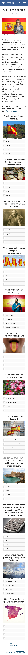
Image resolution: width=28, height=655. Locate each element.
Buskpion (8, 406)
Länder (17, 643)
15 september (10, 272)
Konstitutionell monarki (13, 452)
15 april (8, 284)
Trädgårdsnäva (10, 398)
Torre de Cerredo (11, 581)
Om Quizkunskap (20, 652)
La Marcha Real (10, 323)
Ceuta (7, 498)
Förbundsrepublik (11, 440)
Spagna (8, 141)
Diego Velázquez (11, 230)
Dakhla (8, 494)
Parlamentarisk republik (13, 444)
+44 (7, 549)
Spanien (17, 645)
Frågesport (12, 643)
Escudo (8, 195)
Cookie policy (6, 652)
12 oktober (9, 276)
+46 (7, 545)
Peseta (8, 187)
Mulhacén (9, 589)
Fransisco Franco (10, 242)
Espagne (8, 149)
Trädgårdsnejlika (11, 402)
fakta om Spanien (12, 111)
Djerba (8, 486)
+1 (6, 541)
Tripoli (7, 490)
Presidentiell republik (12, 448)
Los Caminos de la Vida (12, 327)
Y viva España (10, 319)
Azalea (8, 410)
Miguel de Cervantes (12, 234)
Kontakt (13, 652)
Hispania (8, 145)
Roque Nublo (10, 593)
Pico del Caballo (10, 585)
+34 (7, 537)
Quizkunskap (8, 3)
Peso (7, 183)
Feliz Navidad (10, 315)
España (8, 153)
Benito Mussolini (10, 238)
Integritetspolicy (20, 651)
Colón (7, 191)
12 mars (8, 280)
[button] (19, 2)
